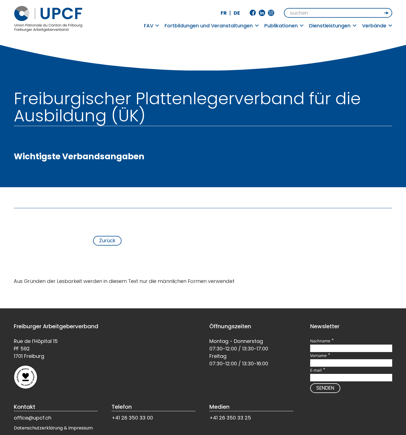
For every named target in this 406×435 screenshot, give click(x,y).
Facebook (253, 13)
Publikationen (281, 25)
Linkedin (262, 13)
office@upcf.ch (32, 417)
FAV (148, 25)
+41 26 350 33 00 (132, 417)
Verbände (374, 25)
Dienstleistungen (329, 25)
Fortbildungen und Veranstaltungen (209, 25)
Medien (219, 407)
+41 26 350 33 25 (230, 417)
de (237, 12)
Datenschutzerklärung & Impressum (53, 428)
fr (224, 12)
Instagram (271, 13)
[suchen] (387, 13)
